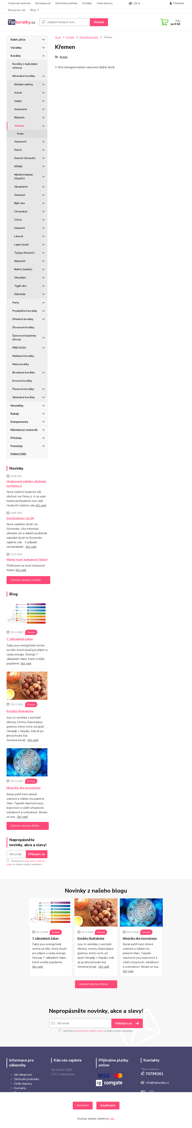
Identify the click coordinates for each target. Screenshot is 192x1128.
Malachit (20, 261)
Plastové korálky (23, 389)
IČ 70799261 (152, 1073)
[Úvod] (21, 22)
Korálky (15, 56)
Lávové (18, 236)
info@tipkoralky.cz (157, 1083)
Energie (31, 632)
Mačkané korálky (23, 356)
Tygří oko (20, 286)
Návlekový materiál (24, 430)
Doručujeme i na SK (20, 518)
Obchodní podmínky (66, 3)
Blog (33, 10)
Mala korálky (20, 364)
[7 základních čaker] (27, 614)
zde (112, 1118)
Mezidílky (16, 406)
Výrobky (16, 48)
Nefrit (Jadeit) (23, 269)
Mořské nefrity (23, 84)
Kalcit (18, 150)
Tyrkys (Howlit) (24, 253)
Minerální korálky (23, 76)
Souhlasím (108, 1105)
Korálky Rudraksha (20, 711)
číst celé (40, 505)
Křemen (19, 126)
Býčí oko (19, 203)
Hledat (99, 22)
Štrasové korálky (23, 327)
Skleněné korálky (23, 397)
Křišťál (18, 166)
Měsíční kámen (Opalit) (23, 176)
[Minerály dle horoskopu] (27, 763)
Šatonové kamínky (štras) (24, 337)
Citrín (18, 220)
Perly (15, 302)
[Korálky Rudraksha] (27, 686)
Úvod (58, 37)
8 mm (20, 133)
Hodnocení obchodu (19, 3)
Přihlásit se (36, 854)
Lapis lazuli (21, 244)
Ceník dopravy (105, 3)
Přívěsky (16, 438)
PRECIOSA (19, 348)
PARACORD (18, 454)
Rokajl (14, 414)
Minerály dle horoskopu (23, 788)
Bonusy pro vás (17, 10)
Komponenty (19, 422)
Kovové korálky (22, 381)
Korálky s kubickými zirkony (25, 66)
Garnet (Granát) (24, 158)
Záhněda (20, 294)
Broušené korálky (23, 372)
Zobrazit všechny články (24, 826)
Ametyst (19, 195)
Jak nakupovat (42, 3)
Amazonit (20, 141)
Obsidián (20, 277)
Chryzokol (20, 211)
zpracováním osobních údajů (89, 1031)
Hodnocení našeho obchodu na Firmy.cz (26, 483)
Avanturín (20, 109)
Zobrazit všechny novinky (25, 580)
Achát (18, 93)
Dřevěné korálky (22, 319)
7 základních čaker (20, 639)
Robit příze (18, 40)
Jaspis (18, 101)
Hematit (19, 228)
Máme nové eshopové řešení (27, 560)
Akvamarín (21, 186)
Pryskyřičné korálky (24, 311)
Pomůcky (16, 446)
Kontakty (87, 3)
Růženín (19, 117)
